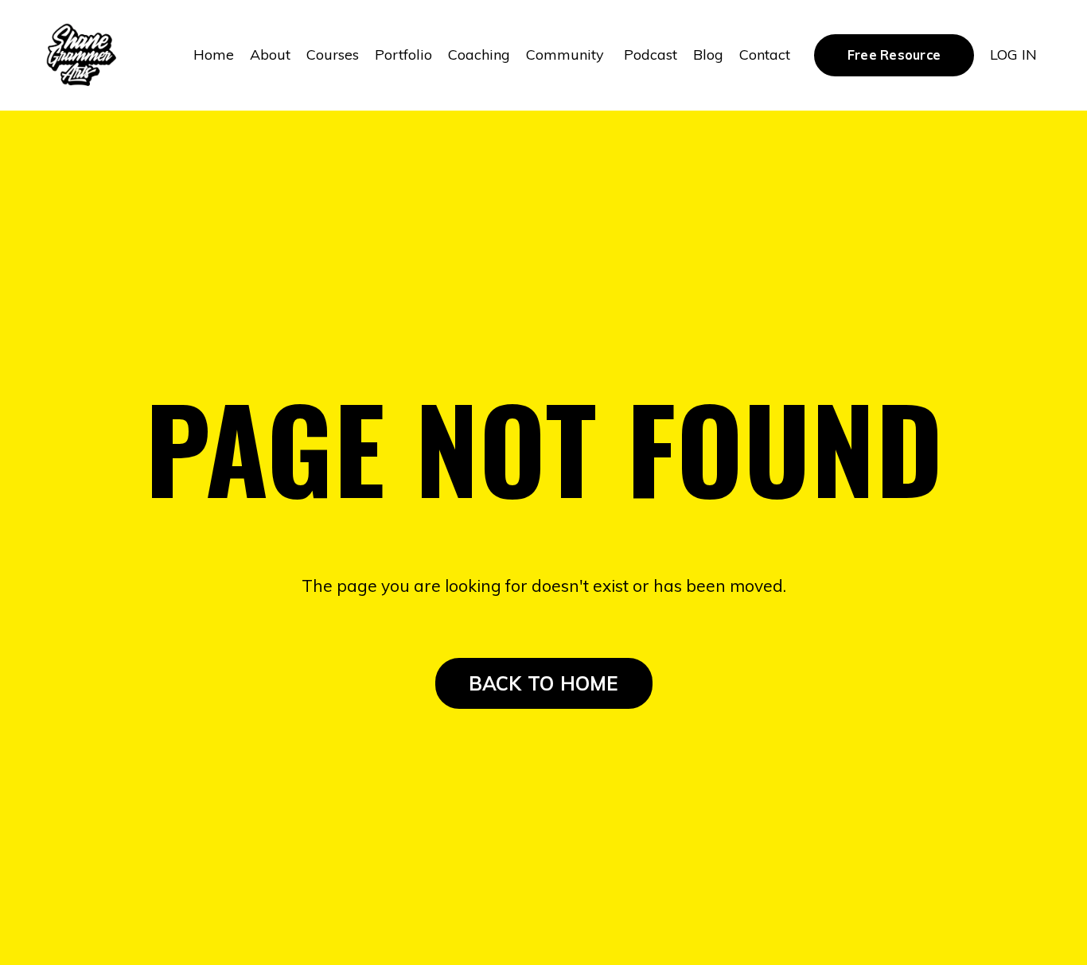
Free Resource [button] (894, 55)
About (270, 54)
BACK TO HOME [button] (544, 683)
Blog (708, 54)
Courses (332, 54)
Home (213, 54)
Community (567, 54)
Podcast (650, 54)
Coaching (479, 54)
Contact (764, 54)
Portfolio (403, 54)
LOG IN (1013, 54)
